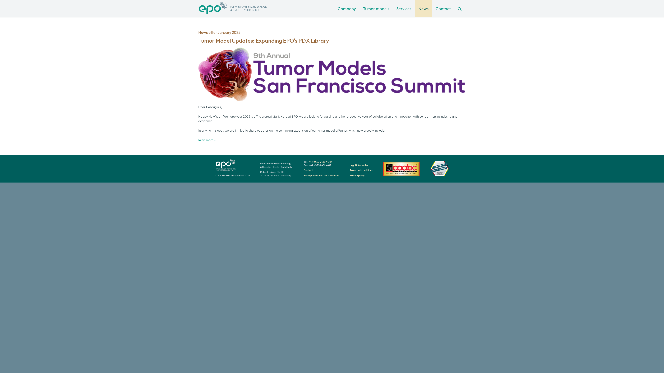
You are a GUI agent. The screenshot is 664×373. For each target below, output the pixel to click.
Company (347, 8)
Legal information (359, 165)
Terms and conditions (361, 170)
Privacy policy (357, 175)
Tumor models (376, 8)
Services (403, 8)
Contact (443, 8)
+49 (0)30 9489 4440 (320, 161)
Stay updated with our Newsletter (321, 175)
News (423, 8)
